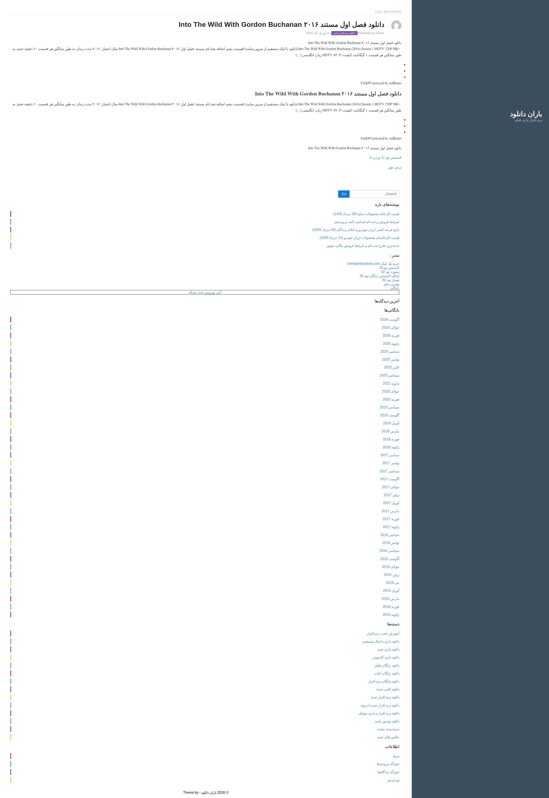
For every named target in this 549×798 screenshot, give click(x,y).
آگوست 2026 (389, 319)
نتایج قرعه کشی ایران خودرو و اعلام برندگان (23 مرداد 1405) (355, 230)
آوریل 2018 (391, 423)
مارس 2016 (390, 599)
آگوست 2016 (389, 559)
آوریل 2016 (391, 590)
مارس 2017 (390, 511)
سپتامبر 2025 (389, 375)
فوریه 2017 (391, 519)
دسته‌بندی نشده (388, 729)
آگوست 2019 (389, 415)
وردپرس (393, 780)
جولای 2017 (390, 487)
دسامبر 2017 (389, 455)
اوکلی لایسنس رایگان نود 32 (379, 276)
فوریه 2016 (391, 606)
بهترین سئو (391, 284)
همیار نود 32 (390, 280)
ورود (396, 756)
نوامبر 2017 (390, 463)
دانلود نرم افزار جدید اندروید (379, 705)
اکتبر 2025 (391, 367)
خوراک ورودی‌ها (388, 764)
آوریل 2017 (391, 503)
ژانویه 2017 (391, 527)
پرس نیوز (394, 167)
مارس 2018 (390, 431)
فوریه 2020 (391, 399)
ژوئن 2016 (391, 575)
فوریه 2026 (391, 335)
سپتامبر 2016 (389, 551)
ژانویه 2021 (391, 383)
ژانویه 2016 (391, 614)
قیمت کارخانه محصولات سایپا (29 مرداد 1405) (366, 214)
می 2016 (392, 582)
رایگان (394, 288)
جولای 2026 (390, 327)
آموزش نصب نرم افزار (383, 633)
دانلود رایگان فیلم (387, 665)
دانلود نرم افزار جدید (344, 33)
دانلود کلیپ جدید (387, 689)
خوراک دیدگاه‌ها (388, 772)
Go (344, 194)
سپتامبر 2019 (389, 407)
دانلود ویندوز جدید (387, 721)
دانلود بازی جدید (388, 649)
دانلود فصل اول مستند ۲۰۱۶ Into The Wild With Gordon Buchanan (281, 24)
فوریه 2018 (391, 439)
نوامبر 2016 (390, 543)
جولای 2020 (390, 391)
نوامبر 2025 (390, 359)
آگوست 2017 (389, 479)
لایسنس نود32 (389, 268)
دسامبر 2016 (389, 535)
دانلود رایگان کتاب (386, 673)
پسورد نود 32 (390, 272)
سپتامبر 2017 (389, 471)
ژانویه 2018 (391, 447)
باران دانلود (526, 114)
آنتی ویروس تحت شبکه (205, 292)
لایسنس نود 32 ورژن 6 (385, 157)
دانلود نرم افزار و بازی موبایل (378, 713)
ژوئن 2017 (391, 495)
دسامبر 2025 (389, 351)
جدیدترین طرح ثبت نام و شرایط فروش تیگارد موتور (362, 245)
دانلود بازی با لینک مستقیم (381, 641)
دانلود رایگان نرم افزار (383, 681)
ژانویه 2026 (391, 343)
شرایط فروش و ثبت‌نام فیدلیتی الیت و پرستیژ (367, 222)
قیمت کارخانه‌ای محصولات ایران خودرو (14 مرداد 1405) (359, 237)
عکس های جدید (388, 737)
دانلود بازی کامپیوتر (385, 657)
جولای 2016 (390, 567)
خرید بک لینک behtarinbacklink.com (373, 263)
